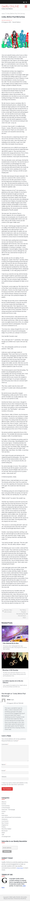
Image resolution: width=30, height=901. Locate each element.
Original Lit (9, 20)
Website (4, 776)
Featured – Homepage (8, 809)
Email (4, 770)
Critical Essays (6, 807)
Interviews (5, 815)
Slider (3, 832)
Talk (3, 834)
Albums (4, 802)
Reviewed (4, 830)
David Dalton (16, 22)
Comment (5, 744)
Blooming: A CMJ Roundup (10, 670)
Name (4, 764)
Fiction (4, 811)
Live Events (5, 821)
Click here (20, 868)
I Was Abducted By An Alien (11, 643)
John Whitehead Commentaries (11, 817)
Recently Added (6, 829)
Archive (4, 20)
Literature (4, 819)
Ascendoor (10, 898)
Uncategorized (6, 836)
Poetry (4, 827)
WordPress (23, 898)
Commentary (6, 805)
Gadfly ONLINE (10, 6)
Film (3, 813)
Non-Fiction (5, 823)
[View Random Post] (23, 2)
